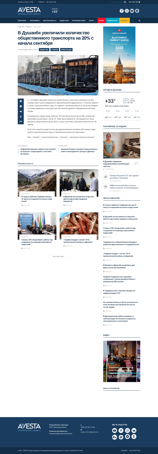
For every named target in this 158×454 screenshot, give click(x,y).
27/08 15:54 (26, 205)
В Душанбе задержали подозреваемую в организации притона (116, 163)
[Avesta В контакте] (133, 430)
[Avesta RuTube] (114, 437)
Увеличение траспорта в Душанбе (82, 137)
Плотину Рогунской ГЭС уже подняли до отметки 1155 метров (124, 176)
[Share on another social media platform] (21, 121)
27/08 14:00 (68, 246)
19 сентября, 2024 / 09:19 (28, 49)
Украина (124, 20)
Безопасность (49, 20)
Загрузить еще (58, 256)
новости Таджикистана (50, 137)
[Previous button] (104, 361)
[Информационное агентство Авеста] (29, 11)
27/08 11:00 (108, 325)
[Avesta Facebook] (121, 430)
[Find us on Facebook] (122, 11)
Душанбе (55, 9)
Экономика (35, 20)
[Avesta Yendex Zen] (121, 437)
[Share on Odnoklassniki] (21, 116)
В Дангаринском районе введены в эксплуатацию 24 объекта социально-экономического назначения (119, 318)
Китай (101, 20)
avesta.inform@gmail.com (89, 432)
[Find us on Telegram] (137, 11)
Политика (22, 20)
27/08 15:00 (68, 205)
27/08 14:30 (26, 248)
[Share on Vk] (21, 111)
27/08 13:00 (108, 311)
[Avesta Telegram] (127, 436)
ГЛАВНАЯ (41, 2)
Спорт (91, 20)
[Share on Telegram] (21, 106)
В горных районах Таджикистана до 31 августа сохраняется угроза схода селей (36, 198)
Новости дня (66, 50)
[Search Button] (139, 20)
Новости (28, 27)
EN (137, 2)
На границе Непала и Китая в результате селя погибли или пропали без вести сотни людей (120, 304)
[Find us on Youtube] (132, 11)
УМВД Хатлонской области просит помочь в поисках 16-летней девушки (124, 186)
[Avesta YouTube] (114, 430)
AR (133, 2)
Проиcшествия (78, 20)
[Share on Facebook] (21, 101)
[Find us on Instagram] (127, 11)
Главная (21, 27)
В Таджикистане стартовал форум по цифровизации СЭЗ (119, 291)
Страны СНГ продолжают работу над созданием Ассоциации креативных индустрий (37, 242)
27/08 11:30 (108, 285)
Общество (64, 20)
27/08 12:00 (108, 297)
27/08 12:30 (108, 271)
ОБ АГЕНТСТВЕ (51, 2)
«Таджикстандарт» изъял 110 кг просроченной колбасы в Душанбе (77, 240)
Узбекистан (112, 20)
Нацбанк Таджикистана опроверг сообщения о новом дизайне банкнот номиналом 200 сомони (119, 279)
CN (130, 2)
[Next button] (138, 361)
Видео (112, 366)
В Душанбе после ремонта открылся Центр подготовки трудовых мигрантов (78, 198)
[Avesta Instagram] (127, 430)
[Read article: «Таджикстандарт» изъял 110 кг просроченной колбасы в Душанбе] (79, 226)
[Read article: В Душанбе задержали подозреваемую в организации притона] (121, 145)
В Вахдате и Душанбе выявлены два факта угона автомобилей (119, 266)
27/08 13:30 (108, 248)
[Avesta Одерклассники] (133, 436)
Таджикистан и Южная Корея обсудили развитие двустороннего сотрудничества (121, 243)
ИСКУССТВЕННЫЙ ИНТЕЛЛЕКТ (115, 2)
